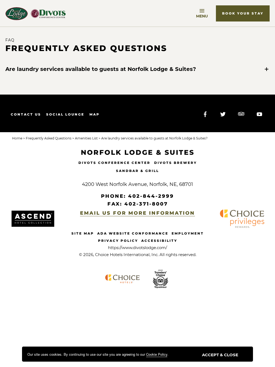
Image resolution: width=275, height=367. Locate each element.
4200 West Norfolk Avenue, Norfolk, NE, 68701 (137, 184)
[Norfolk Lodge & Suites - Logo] (33, 219)
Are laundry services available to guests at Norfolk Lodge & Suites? (100, 69)
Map (94, 114)
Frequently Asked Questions (86, 48)
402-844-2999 (151, 196)
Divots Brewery (175, 163)
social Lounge (65, 114)
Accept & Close (220, 354)
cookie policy (156, 354)
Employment (188, 233)
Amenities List (86, 138)
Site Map (82, 233)
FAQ (10, 40)
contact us (26, 114)
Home (17, 138)
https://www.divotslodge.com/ (137, 247)
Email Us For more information (137, 213)
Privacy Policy (118, 241)
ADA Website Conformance (132, 233)
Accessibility (159, 241)
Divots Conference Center (114, 163)
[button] (243, 13)
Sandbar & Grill (137, 171)
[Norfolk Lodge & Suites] (35, 13)
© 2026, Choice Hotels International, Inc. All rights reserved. (137, 254)
